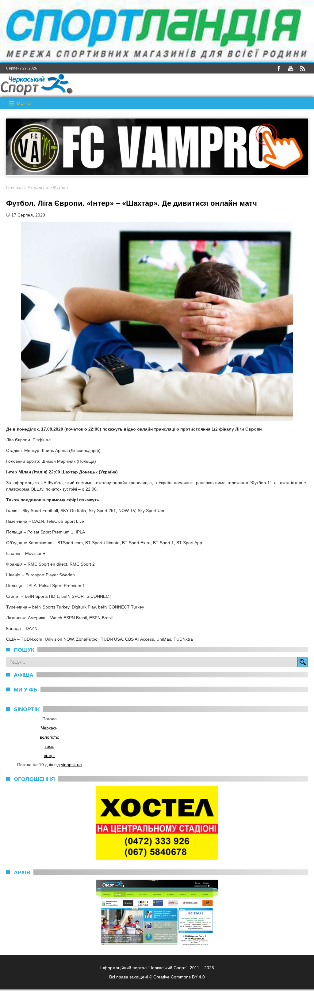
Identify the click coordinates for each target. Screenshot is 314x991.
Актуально (38, 187)
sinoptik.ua (71, 764)
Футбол (60, 187)
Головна (14, 187)
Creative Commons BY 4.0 (179, 976)
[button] (24, 103)
